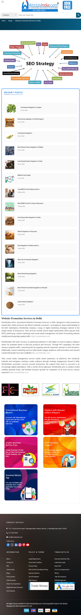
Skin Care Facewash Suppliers (28, 259)
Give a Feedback (34, 576)
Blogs (10, 21)
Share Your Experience (13, 584)
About (8, 559)
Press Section (10, 576)
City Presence (10, 591)
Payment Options (34, 573)
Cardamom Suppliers (25, 133)
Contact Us (9, 562)
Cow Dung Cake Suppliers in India (29, 217)
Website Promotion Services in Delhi (28, 21)
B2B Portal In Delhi (24, 175)
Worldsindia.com (35, 604)
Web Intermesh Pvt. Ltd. (23, 606)
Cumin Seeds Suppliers (25, 302)
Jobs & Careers (11, 580)
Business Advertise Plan (62, 559)
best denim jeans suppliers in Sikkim (30, 147)
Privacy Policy (33, 566)
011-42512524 (13, 533)
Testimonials (10, 569)
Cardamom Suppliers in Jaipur (31, 107)
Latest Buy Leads (60, 562)
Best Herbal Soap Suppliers (27, 273)
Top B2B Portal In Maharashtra (28, 189)
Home (3, 21)
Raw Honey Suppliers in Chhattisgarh (31, 119)
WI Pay (57, 573)
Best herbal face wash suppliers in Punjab (32, 288)
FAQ (7, 566)
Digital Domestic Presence (14, 587)
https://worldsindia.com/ (40, 336)
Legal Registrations (35, 559)
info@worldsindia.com (16, 537)
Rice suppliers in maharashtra (28, 245)
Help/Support (33, 580)
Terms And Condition (35, 562)
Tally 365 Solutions (60, 576)
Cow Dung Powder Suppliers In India (30, 161)
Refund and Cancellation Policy (38, 569)
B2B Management (60, 580)
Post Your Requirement (62, 569)
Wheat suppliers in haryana (27, 231)
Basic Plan (58, 566)
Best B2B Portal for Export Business (30, 203)
